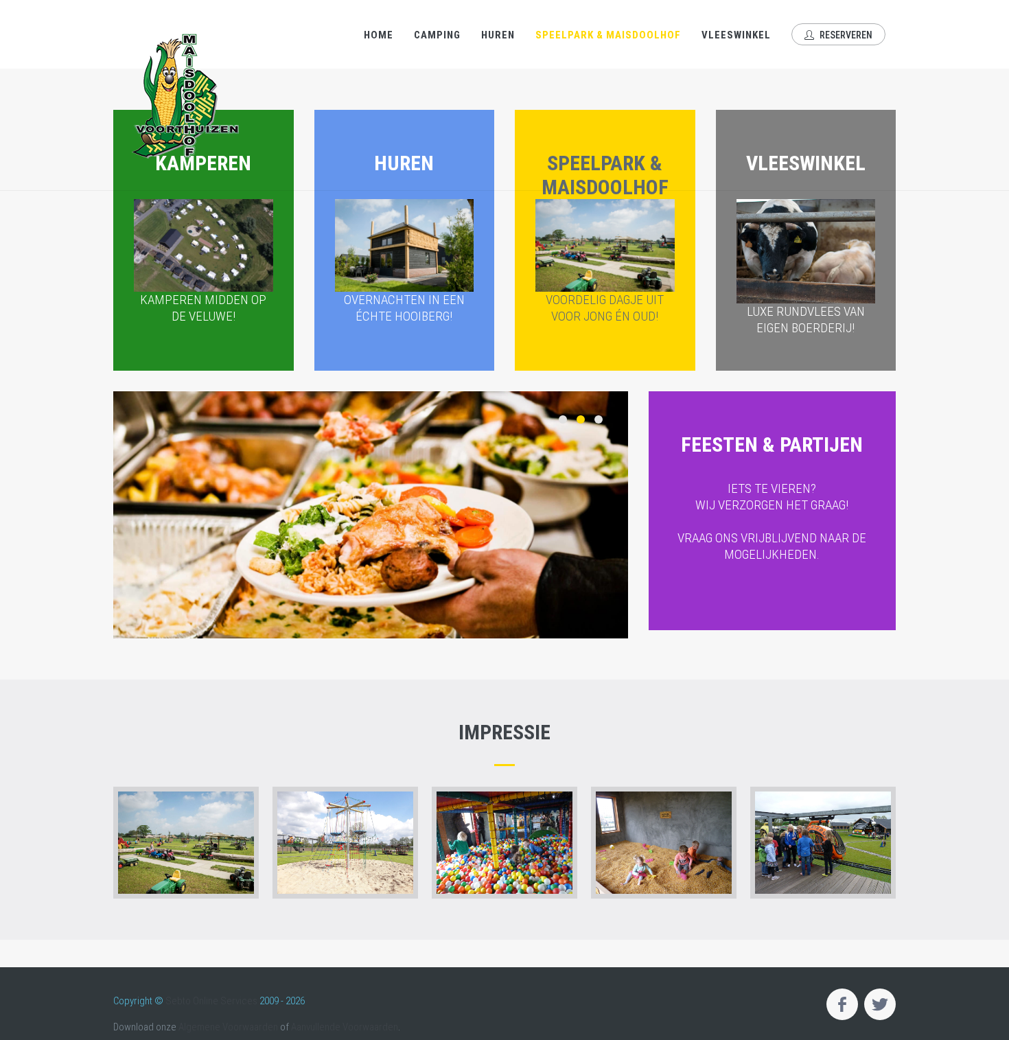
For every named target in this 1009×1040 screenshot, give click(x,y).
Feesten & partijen (771, 497)
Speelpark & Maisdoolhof (608, 35)
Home (378, 35)
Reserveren (844, 35)
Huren (498, 35)
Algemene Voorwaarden (228, 1027)
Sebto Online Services (211, 1001)
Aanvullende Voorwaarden (344, 1027)
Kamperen (203, 237)
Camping (437, 35)
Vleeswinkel (736, 35)
